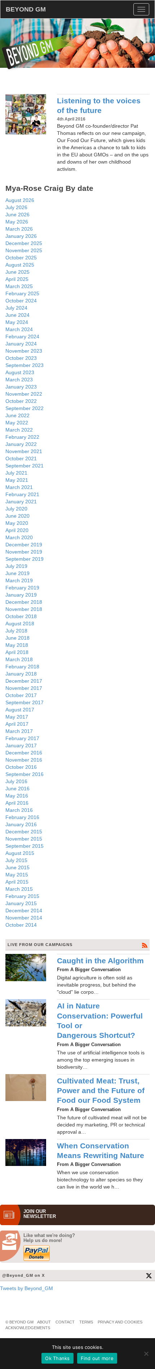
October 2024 (21, 301)
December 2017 (23, 681)
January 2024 (21, 344)
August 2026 (19, 200)
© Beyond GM (19, 1322)
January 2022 (21, 444)
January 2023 (21, 387)
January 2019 (21, 595)
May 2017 (16, 717)
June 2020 (17, 516)
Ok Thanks (57, 1358)
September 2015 (24, 846)
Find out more (97, 1358)
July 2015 (16, 860)
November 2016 (23, 760)
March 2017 (19, 731)
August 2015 (19, 853)
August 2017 (19, 709)
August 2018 (19, 623)
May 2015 (16, 875)
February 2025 (22, 293)
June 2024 (17, 315)
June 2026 (17, 214)
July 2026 (16, 207)
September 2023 (24, 365)
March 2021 (19, 487)
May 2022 (16, 422)
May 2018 (16, 645)
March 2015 (19, 889)
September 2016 (24, 774)
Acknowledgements (27, 1328)
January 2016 (21, 824)
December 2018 (23, 602)
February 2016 (22, 817)
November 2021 (23, 451)
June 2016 (17, 788)
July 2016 (16, 781)
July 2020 (16, 509)
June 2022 (17, 415)
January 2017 (21, 745)
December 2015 (23, 831)
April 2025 (16, 279)
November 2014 (23, 918)
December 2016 (23, 753)
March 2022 (19, 430)
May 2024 (16, 322)
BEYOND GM (26, 9)
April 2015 (16, 882)
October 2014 (21, 925)
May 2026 (16, 222)
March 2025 (19, 286)
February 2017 (22, 738)
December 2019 (23, 544)
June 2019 (17, 573)
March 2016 (19, 810)
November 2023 (23, 351)
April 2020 (16, 530)
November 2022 (23, 394)
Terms (86, 1322)
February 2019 (22, 588)
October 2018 (21, 616)
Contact (65, 1322)
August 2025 (19, 265)
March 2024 (19, 329)
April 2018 (16, 652)
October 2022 (21, 401)
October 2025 (21, 257)
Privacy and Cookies (120, 1322)
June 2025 (17, 272)
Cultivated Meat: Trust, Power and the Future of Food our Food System (101, 1091)
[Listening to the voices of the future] (25, 114)
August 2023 (19, 372)
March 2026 (19, 229)
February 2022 (22, 437)
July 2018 (16, 631)
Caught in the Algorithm (100, 960)
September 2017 (24, 702)
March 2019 (19, 580)
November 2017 (23, 688)
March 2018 (19, 659)
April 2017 (16, 724)
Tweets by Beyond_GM (26, 1288)
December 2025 (23, 243)
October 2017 (21, 695)
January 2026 (21, 236)
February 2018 (22, 666)
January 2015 (21, 903)
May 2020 (16, 523)
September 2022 (24, 408)
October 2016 (21, 767)
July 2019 (16, 566)
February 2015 (22, 896)
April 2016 (16, 803)
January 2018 (21, 674)
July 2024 (16, 308)
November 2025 (23, 250)
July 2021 (16, 473)
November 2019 (23, 552)
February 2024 (22, 336)
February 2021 (22, 494)
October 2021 (21, 458)
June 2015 (17, 867)
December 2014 (23, 910)
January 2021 (21, 501)
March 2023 (19, 379)
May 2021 (16, 480)
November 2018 (23, 609)
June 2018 (17, 638)
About (44, 1322)
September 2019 (24, 559)
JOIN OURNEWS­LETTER (39, 1214)
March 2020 (19, 537)
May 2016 (16, 796)
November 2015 (23, 839)
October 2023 (21, 358)
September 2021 (24, 466)
